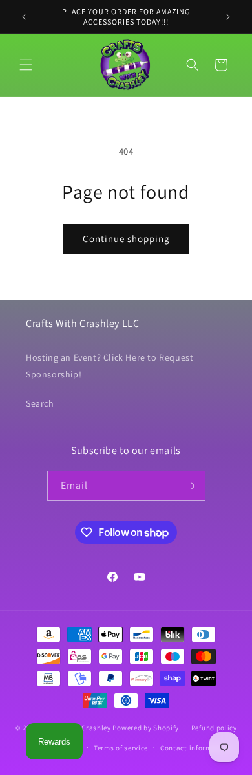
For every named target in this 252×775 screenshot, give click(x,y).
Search (40, 403)
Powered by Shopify (145, 727)
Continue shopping (126, 238)
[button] (26, 65)
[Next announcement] (228, 17)
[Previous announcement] (24, 17)
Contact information (195, 747)
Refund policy (214, 727)
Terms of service (121, 747)
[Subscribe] (190, 486)
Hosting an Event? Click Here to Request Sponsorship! (109, 365)
